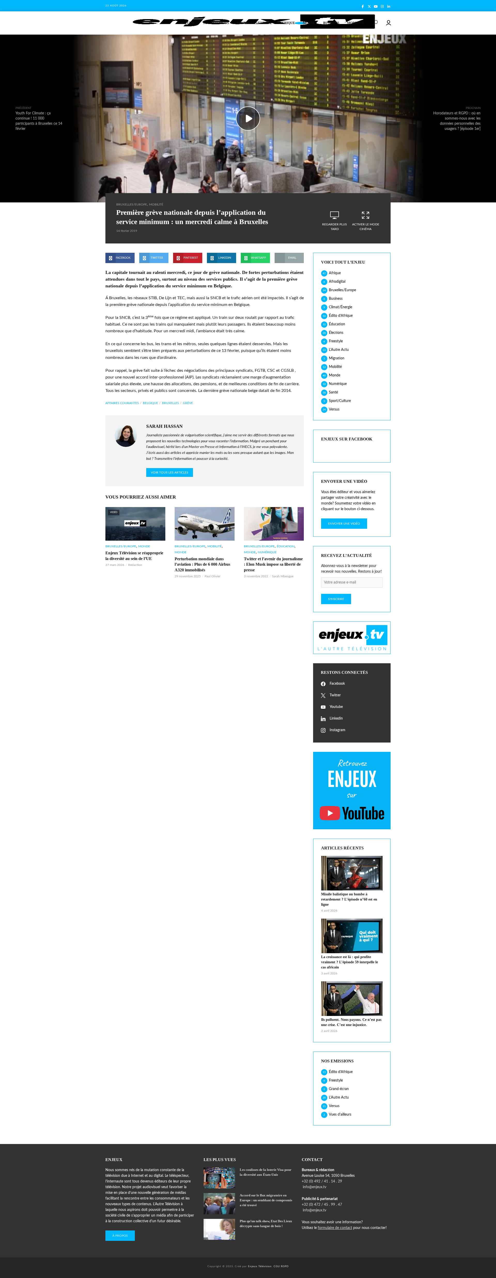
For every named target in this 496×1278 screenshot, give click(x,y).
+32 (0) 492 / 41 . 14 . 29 (322, 1181)
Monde (309, 23)
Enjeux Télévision (260, 1266)
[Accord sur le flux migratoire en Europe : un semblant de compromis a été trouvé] (219, 1203)
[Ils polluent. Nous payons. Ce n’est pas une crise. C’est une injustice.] (352, 998)
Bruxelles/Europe (254, 23)
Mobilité (356, 23)
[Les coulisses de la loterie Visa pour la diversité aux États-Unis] (219, 1177)
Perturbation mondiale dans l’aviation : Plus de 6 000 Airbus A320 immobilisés (202, 564)
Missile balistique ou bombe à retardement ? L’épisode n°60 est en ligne (349, 899)
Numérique (267, 552)
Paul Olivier (212, 576)
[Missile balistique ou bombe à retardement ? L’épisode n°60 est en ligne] (352, 873)
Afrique (287, 23)
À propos (120, 1235)
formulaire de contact (335, 1228)
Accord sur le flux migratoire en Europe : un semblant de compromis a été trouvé (266, 1200)
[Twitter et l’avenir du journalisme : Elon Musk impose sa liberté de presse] (274, 524)
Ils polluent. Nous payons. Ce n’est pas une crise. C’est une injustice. (351, 1022)
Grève (188, 403)
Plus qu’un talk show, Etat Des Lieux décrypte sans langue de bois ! (266, 1223)
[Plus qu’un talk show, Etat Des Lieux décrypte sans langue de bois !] (219, 1229)
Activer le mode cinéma (365, 227)
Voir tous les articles (169, 472)
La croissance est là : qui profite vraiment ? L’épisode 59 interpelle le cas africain (349, 962)
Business (331, 23)
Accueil (187, 23)
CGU (277, 1266)
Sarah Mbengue (282, 576)
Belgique (150, 403)
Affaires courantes (122, 403)
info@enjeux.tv (314, 1187)
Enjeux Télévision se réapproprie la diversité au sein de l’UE (134, 556)
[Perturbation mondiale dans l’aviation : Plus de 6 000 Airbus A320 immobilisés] (205, 524)
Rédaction (135, 564)
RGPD (285, 1266)
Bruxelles (170, 403)
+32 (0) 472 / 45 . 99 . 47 (322, 1204)
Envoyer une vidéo (344, 523)
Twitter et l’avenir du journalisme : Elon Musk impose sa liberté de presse (273, 564)
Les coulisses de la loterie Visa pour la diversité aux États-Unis (265, 1172)
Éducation (286, 546)
